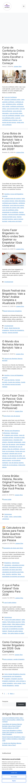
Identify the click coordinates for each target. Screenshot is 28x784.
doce (3, 574)
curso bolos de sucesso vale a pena (13, 207)
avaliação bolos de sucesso (12, 198)
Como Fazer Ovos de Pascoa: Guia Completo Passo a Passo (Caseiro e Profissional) (13, 402)
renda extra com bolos (15, 221)
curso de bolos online (15, 113)
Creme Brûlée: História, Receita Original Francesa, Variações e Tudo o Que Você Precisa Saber (14, 483)
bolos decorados (20, 201)
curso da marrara (9, 380)
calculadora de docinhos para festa (12, 572)
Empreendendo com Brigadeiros (12, 676)
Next (12, 693)
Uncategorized (8, 282)
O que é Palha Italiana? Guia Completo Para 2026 (11, 590)
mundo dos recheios (14, 382)
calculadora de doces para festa (12, 569)
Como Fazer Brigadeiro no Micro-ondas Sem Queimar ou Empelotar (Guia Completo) (13, 237)
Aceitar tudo (14, 772)
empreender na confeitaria (10, 212)
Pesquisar (5, 701)
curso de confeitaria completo (11, 115)
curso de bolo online (13, 108)
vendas (16, 685)
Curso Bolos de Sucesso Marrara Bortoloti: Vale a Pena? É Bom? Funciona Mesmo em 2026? (12, 141)
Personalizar (14, 776)
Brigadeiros (7, 563)
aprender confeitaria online (12, 99)
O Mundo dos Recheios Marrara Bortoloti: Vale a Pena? (13, 346)
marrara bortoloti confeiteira (16, 214)
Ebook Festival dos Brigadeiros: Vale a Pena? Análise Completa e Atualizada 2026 (13, 297)
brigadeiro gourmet (17, 678)
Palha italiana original (18, 624)
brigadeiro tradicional (8, 681)
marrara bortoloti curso (9, 217)
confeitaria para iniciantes (10, 203)
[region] (14, 770)
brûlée (6, 516)
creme (11, 516)
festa (19, 574)
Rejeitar (14, 780)
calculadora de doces (15, 567)
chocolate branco (7, 440)
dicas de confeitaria (13, 449)
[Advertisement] (14, 27)
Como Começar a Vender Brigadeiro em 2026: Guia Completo (13, 646)
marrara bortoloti (13, 332)
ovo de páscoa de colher (14, 456)
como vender (17, 683)
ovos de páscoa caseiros (16, 462)
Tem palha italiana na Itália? (16, 633)
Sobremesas (14, 433)
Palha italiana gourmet (14, 622)
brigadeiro (7, 678)
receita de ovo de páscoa (9, 465)
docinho (8, 574)
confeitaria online (11, 104)
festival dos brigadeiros (17, 330)
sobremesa (5, 519)
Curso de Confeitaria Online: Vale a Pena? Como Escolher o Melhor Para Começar (13, 55)
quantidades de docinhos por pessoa (13, 576)
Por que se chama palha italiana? (12, 626)
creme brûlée (17, 516)
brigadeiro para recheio (11, 435)
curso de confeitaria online (10, 210)
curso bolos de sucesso (17, 205)
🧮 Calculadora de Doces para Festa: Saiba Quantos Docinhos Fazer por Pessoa (13, 534)
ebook (6, 328)
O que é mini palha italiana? (12, 619)
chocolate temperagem (14, 442)
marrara (4, 332)
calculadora (7, 565)
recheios (4, 386)
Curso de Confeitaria (10, 97)
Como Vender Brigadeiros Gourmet (14, 674)
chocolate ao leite (19, 437)
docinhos (14, 574)
